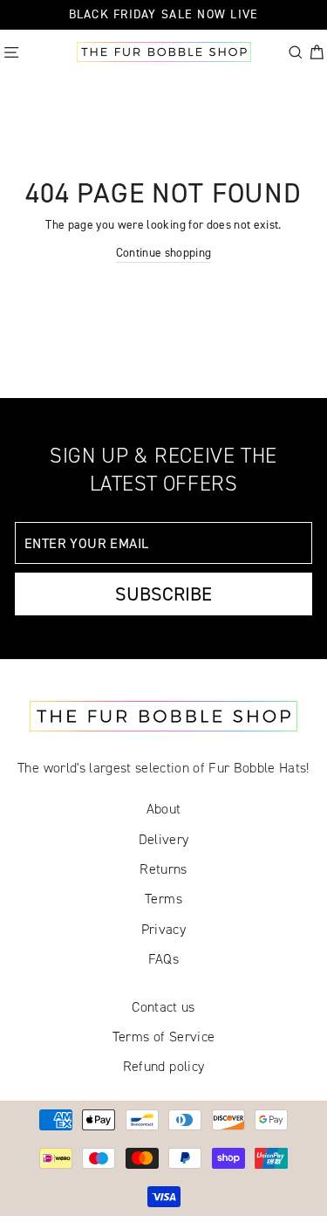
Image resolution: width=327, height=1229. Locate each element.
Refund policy (163, 1066)
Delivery (164, 839)
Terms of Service (163, 1036)
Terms (163, 898)
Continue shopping (164, 252)
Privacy (163, 929)
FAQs (163, 959)
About (163, 808)
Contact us (163, 1007)
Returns (163, 869)
